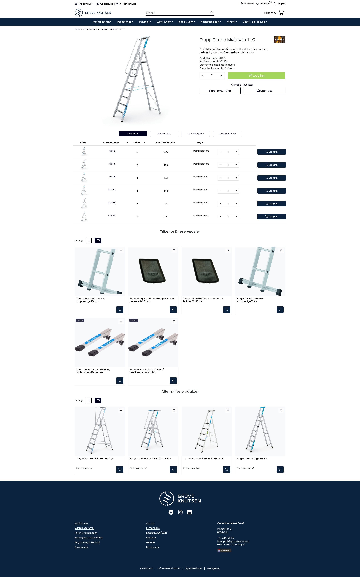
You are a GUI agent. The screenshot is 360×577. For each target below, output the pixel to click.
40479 (111, 215)
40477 (111, 189)
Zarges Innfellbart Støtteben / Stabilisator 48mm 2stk (147, 371)
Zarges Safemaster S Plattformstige (150, 458)
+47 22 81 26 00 (225, 537)
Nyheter (231, 21)
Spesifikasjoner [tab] (196, 133)
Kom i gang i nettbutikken (89, 537)
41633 (112, 163)
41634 (112, 176)
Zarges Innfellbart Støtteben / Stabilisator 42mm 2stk (93, 371)
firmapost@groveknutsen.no (233, 541)
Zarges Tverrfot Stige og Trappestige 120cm (250, 300)
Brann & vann (185, 21)
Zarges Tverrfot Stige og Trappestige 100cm (90, 300)
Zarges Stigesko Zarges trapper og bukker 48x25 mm (203, 300)
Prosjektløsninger (127, 3)
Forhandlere (153, 528)
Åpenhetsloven (193, 568)
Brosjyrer (151, 537)
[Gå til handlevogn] (281, 13)
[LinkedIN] (189, 512)
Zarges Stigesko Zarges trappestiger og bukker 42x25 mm (152, 300)
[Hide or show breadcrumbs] (123, 29)
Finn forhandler (86, 3)
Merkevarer (152, 547)
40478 (111, 202)
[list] (89, 240)
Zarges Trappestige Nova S (252, 458)
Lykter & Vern (164, 21)
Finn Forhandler (220, 91)
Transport (144, 21)
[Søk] (212, 13)
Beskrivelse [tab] (164, 133)
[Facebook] (170, 512)
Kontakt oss (81, 523)
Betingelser (213, 568)
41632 (112, 150)
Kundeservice (106, 3)
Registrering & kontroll (87, 542)
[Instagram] (180, 512)
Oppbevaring (124, 21)
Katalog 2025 (153, 532)
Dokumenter (82, 547)
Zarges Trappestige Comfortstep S (203, 458)
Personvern (146, 568)
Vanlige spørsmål (84, 528)
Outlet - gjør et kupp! (254, 21)
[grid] (98, 240)
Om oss (150, 523)
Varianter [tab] (133, 133)
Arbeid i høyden (101, 21)
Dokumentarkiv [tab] (227, 133)
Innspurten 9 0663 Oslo (224, 530)
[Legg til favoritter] (121, 250)
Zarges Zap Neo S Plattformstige (94, 458)
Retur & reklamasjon (86, 532)
